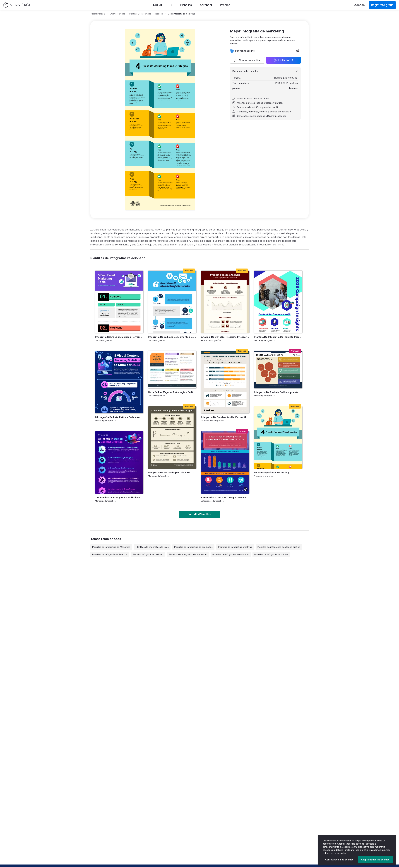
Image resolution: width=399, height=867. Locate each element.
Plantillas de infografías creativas (235, 547)
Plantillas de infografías (140, 14)
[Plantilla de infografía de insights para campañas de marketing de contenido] (278, 302)
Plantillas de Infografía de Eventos (109, 554)
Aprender (206, 5)
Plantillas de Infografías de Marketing (111, 547)
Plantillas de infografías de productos (193, 547)
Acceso (359, 5)
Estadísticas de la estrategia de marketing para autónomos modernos (225, 497)
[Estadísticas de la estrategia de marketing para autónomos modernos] (225, 462)
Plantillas (186, 5)
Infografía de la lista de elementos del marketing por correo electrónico (172, 337)
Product (156, 5)
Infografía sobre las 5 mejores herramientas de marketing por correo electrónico (119, 337)
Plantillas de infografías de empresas (188, 554)
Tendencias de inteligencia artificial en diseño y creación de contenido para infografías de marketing (119, 497)
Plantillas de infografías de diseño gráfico (278, 547)
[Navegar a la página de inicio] (17, 5)
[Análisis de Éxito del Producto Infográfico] (225, 302)
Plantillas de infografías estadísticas (230, 554)
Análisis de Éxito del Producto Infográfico (225, 337)
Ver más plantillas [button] (199, 514)
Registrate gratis (382, 5)
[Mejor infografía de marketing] (278, 437)
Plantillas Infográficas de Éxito (148, 554)
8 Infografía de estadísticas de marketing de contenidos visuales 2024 (119, 417)
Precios (225, 5)
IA (171, 5)
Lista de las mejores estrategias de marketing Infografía (172, 392)
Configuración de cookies (339, 859)
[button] (247, 60)
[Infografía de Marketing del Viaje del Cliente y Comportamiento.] (172, 437)
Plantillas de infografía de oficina (271, 554)
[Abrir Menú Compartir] (297, 50)
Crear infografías (117, 14)
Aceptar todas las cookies (375, 859)
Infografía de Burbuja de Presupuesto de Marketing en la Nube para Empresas (278, 392)
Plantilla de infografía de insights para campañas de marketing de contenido (278, 337)
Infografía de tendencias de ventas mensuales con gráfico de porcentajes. (225, 417)
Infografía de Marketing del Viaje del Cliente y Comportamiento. (172, 472)
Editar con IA (285, 60)
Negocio (159, 14)
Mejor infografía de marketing (271, 472)
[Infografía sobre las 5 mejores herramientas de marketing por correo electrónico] (119, 302)
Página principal (98, 14)
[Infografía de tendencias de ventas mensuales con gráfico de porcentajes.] (225, 382)
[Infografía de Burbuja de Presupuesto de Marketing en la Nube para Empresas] (278, 369)
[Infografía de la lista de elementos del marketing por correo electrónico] (172, 302)
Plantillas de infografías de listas (152, 547)
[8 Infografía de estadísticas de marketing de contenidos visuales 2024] (119, 382)
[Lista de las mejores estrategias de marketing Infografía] (172, 369)
